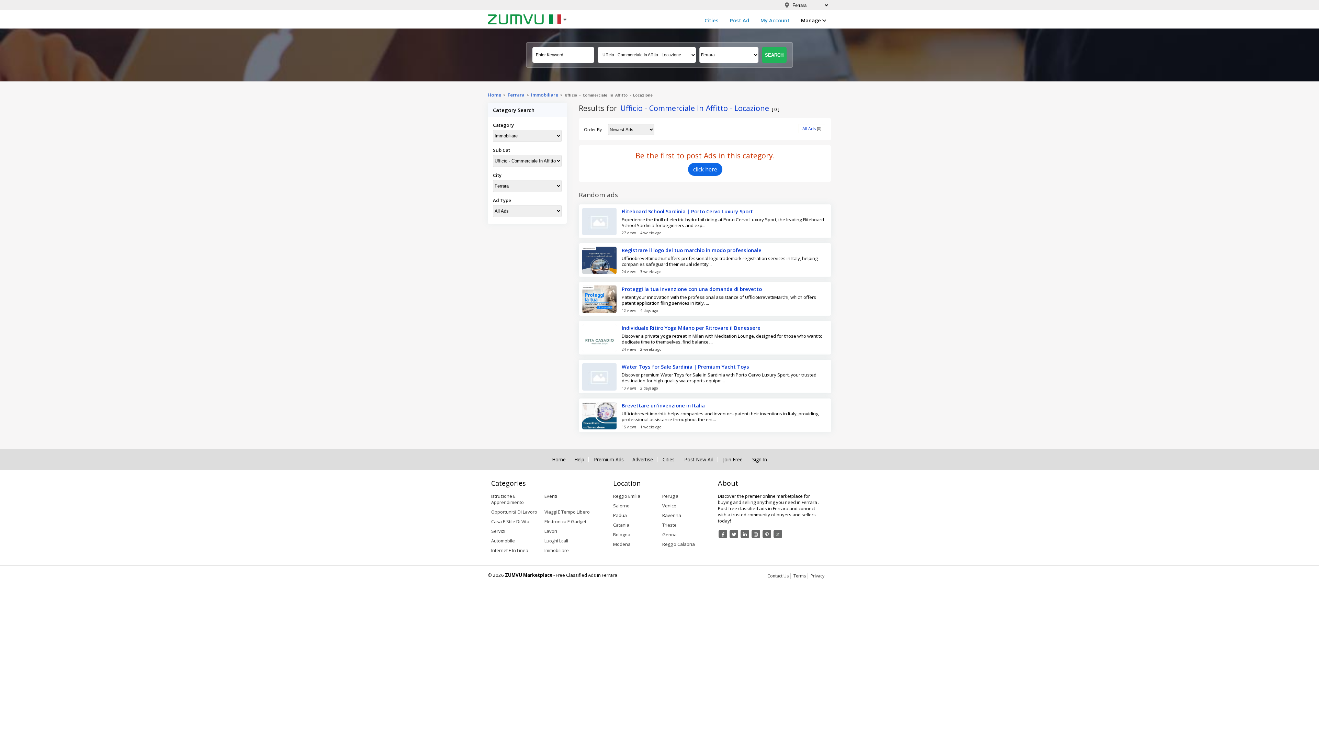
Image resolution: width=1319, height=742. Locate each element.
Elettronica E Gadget (565, 521)
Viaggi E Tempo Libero (567, 512)
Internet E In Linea (509, 550)
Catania (621, 525)
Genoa (669, 534)
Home (494, 95)
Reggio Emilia (626, 496)
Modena (622, 544)
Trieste (669, 525)
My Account (775, 20)
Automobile (503, 541)
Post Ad (739, 20)
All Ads (809, 129)
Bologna (621, 534)
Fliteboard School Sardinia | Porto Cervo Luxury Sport (687, 211)
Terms (799, 576)
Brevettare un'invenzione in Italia (663, 405)
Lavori (550, 531)
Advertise (642, 459)
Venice (669, 506)
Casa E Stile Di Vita (510, 521)
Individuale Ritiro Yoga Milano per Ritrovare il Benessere (691, 327)
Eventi (550, 496)
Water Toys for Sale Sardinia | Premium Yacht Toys (685, 366)
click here (705, 169)
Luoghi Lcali (556, 541)
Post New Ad (698, 459)
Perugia (670, 496)
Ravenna (671, 515)
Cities (711, 20)
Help (579, 459)
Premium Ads (609, 459)
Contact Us (778, 576)
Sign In (759, 459)
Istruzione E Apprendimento (507, 499)
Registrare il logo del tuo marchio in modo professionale (692, 250)
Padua (620, 515)
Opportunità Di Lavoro (514, 512)
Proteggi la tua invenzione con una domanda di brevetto (692, 288)
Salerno (621, 506)
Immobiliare (544, 95)
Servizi (498, 531)
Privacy (817, 576)
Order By (593, 130)
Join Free (733, 459)
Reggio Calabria (678, 544)
